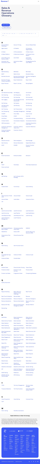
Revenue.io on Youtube (37, 461)
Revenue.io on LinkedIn (29, 461)
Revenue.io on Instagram (35, 461)
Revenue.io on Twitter (33, 461)
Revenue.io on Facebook (31, 461)
